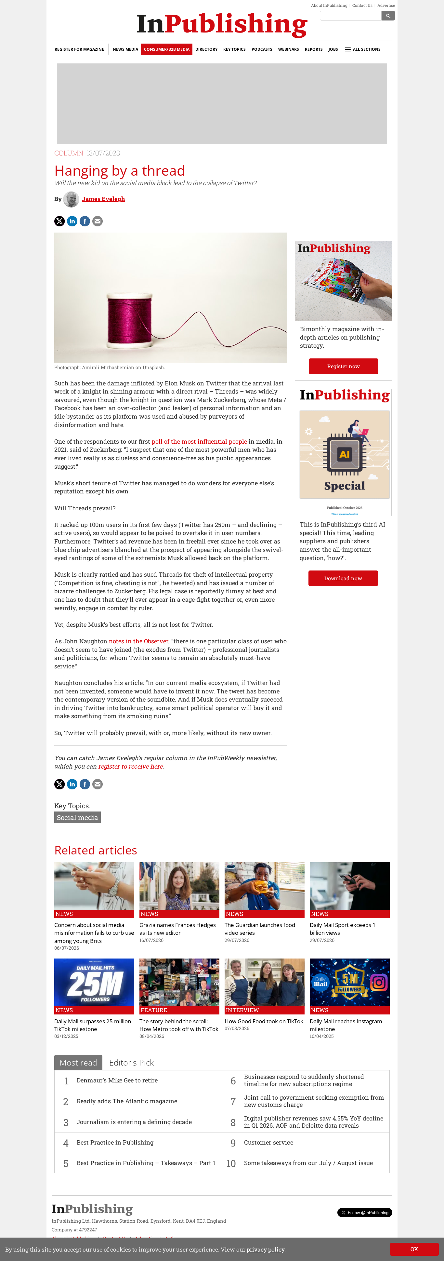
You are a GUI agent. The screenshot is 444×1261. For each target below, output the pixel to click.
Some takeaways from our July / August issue (308, 1163)
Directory (206, 49)
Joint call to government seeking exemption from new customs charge (314, 1100)
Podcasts (262, 49)
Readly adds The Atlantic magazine (127, 1101)
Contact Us (362, 5)
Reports (314, 49)
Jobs (333, 49)
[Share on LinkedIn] (72, 221)
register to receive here (130, 766)
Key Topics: (72, 805)
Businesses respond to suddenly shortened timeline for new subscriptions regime (304, 1080)
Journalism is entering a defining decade (134, 1122)
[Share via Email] (97, 221)
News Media (125, 49)
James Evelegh (103, 199)
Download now (343, 578)
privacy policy (265, 1249)
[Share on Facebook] (85, 221)
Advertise (386, 5)
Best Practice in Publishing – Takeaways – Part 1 (146, 1163)
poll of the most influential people (199, 441)
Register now (343, 366)
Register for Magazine (79, 49)
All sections (367, 49)
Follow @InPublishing (368, 1212)
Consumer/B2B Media (166, 49)
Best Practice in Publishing (115, 1142)
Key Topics (234, 49)
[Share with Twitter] (59, 221)
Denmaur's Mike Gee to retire (117, 1080)
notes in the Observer (138, 641)
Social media (77, 817)
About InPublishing (329, 5)
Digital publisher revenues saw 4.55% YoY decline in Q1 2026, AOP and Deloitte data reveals (313, 1121)
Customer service (268, 1142)
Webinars (288, 49)
